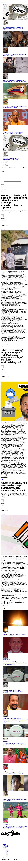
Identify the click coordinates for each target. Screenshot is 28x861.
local (7, 855)
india (7, 853)
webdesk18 (3, 229)
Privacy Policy (6, 845)
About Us (5, 847)
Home (4, 844)
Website (2, 186)
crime (7, 851)
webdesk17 (3, 380)
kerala (7, 854)
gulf (6, 852)
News (4, 848)
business (7, 850)
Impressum (5, 846)
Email (2, 184)
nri (3, 857)
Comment (3, 171)
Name (2, 182)
